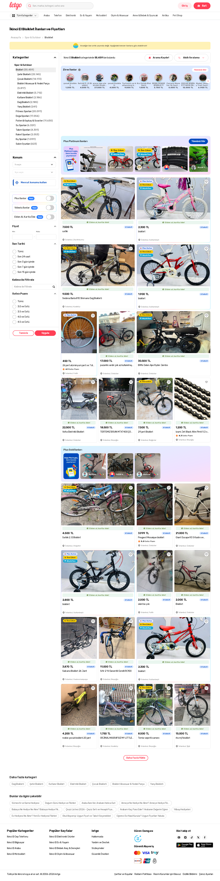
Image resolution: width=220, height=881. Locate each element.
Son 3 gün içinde (26, 261)
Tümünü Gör (200, 70)
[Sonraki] (208, 81)
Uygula (45, 333)
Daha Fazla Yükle (135, 757)
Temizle (23, 333)
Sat (204, 5)
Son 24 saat (24, 256)
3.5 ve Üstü (23, 311)
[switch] (50, 198)
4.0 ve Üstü (23, 316)
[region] (135, 81)
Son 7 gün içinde (26, 267)
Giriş (185, 5)
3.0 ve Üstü (23, 306)
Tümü (21, 251)
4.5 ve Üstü (23, 322)
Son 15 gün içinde (26, 272)
